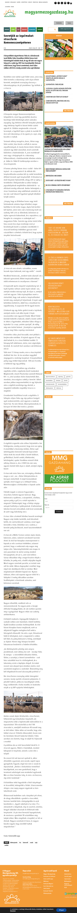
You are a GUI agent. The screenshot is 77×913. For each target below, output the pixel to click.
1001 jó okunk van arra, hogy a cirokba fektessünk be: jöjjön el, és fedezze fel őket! (58, 231)
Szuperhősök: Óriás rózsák (54, 84)
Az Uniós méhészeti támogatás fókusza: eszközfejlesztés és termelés (57, 342)
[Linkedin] (62, 3)
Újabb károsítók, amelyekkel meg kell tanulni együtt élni (58, 102)
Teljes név (47, 505)
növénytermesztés (50, 384)
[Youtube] (65, 3)
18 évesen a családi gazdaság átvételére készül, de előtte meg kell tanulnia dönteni (58, 90)
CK (5, 48)
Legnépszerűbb (50, 123)
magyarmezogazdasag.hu (49, 12)
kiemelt (65, 380)
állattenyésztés (13, 842)
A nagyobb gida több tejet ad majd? (57, 97)
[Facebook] (55, 3)
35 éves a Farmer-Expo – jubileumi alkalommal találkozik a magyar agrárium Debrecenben (58, 261)
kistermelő (25, 842)
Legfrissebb (49, 72)
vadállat (6, 845)
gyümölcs (68, 377)
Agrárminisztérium (50, 377)
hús (20, 842)
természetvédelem (62, 384)
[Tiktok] (68, 3)
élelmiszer (58, 388)
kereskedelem (49, 380)
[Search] (55, 29)
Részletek (13, 911)
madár (31, 842)
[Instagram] (59, 3)
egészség (60, 377)
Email (46, 499)
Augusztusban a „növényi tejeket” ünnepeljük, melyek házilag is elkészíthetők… (56, 78)
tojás (36, 842)
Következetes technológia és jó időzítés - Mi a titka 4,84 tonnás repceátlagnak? (58, 310)
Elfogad (61, 910)
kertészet (58, 380)
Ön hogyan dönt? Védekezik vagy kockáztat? (56, 285)
